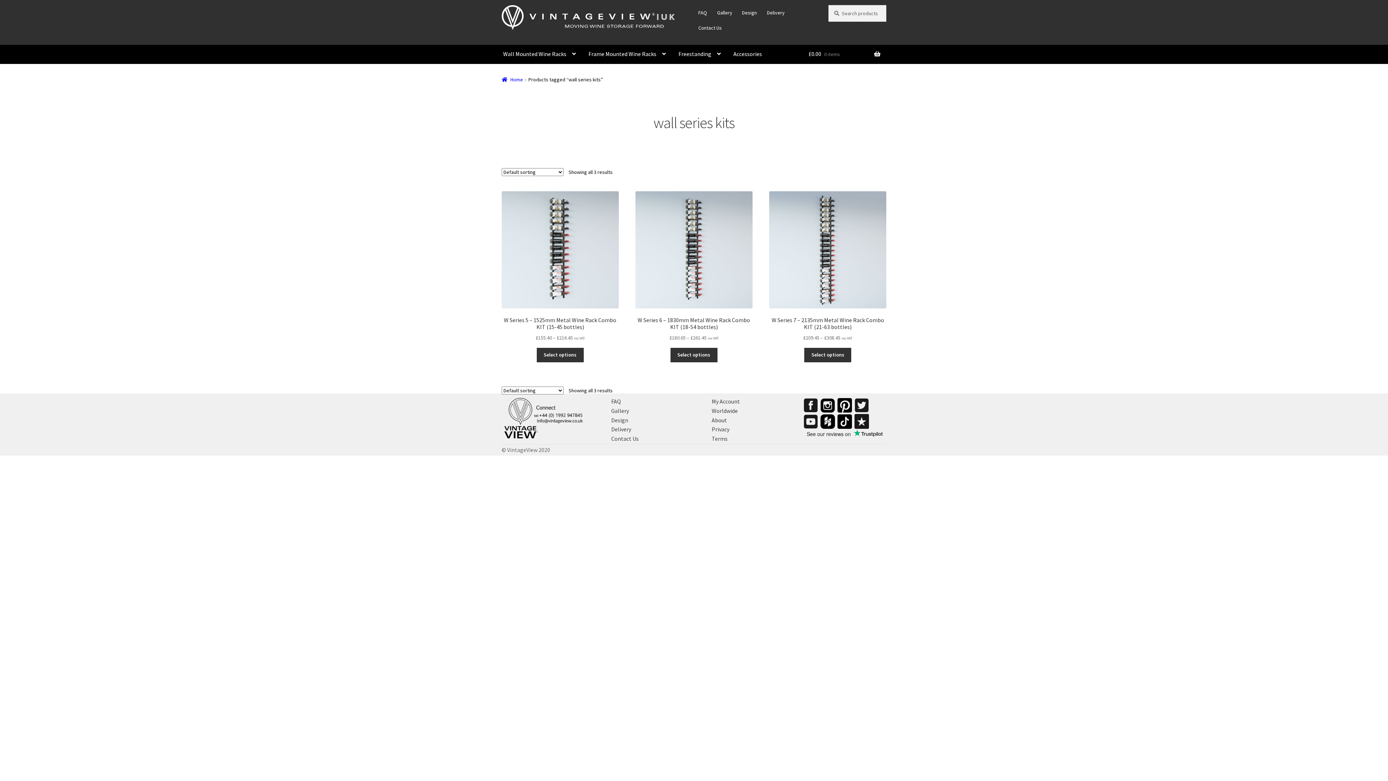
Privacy (720, 429)
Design (749, 12)
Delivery (776, 12)
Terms (720, 438)
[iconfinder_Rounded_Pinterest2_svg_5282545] (845, 405)
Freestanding (694, 53)
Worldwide (725, 410)
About (719, 420)
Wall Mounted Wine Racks (534, 53)
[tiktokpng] (845, 421)
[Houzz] (828, 421)
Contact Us (710, 28)
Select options (560, 354)
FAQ (702, 12)
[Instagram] (828, 405)
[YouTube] (811, 421)
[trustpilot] (862, 421)
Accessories (747, 53)
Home (516, 79)
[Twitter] (862, 405)
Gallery (724, 12)
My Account (726, 401)
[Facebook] (811, 405)
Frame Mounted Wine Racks (622, 53)
